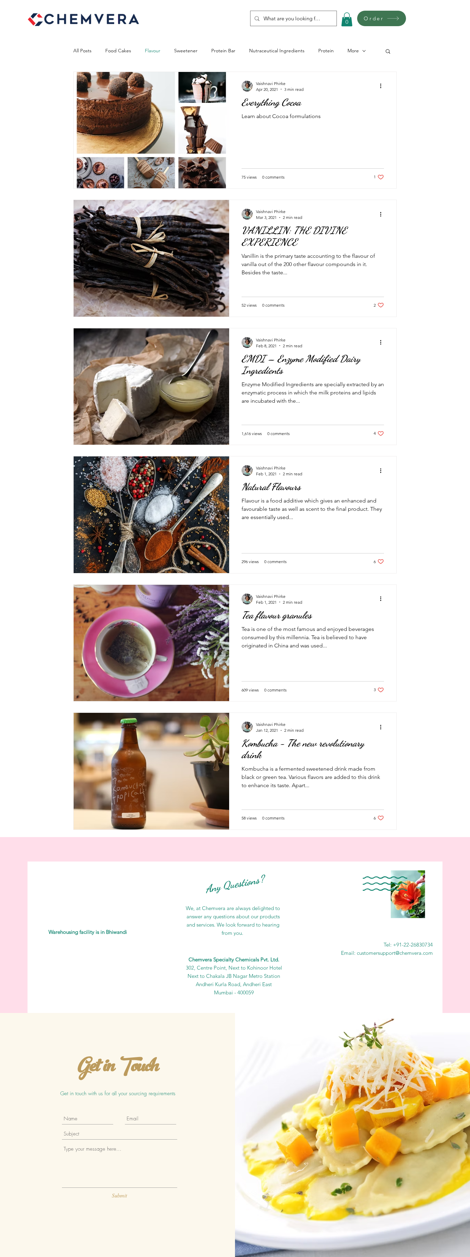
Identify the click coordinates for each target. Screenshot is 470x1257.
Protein (326, 50)
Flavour (152, 50)
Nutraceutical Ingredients (277, 50)
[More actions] (383, 86)
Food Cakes (118, 50)
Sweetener (185, 50)
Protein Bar (223, 50)
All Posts (82, 50)
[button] (347, 19)
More (353, 50)
